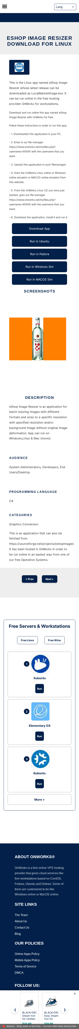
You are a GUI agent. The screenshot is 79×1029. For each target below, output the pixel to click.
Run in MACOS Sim (39, 279)
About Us (21, 921)
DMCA (19, 972)
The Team (21, 915)
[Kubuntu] (41, 759)
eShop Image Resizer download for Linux (39, 41)
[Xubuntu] (41, 664)
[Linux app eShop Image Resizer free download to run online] (19, 67)
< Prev (30, 579)
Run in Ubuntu (39, 241)
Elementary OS (39, 725)
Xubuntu (39, 678)
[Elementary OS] (41, 711)
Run (39, 688)
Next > (50, 579)
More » (39, 799)
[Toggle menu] (4, 6)
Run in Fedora (39, 254)
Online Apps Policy (27, 953)
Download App (39, 228)
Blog (18, 933)
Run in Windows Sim (40, 267)
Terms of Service (25, 966)
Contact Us (22, 927)
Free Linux (27, 640)
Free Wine (54, 640)
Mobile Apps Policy (27, 960)
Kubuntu (39, 773)
